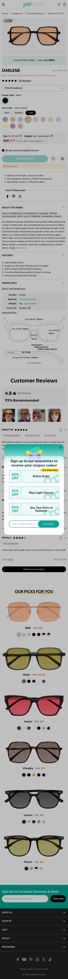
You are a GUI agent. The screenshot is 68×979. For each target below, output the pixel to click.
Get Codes (48, 524)
